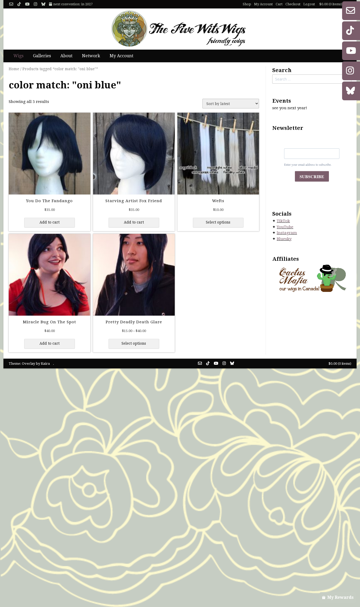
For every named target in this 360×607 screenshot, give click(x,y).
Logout (309, 4)
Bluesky (284, 238)
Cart (279, 4)
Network (91, 55)
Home (14, 69)
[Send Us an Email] (11, 4)
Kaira (45, 364)
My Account (263, 4)
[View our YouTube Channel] (27, 4)
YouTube (285, 227)
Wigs (18, 55)
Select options (218, 222)
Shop (247, 4)
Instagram (287, 232)
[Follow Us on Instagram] (35, 4)
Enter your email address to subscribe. (308, 164)
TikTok (283, 221)
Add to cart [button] (50, 222)
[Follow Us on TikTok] (19, 4)
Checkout (292, 4)
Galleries (42, 55)
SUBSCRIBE (312, 176)
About (66, 55)
